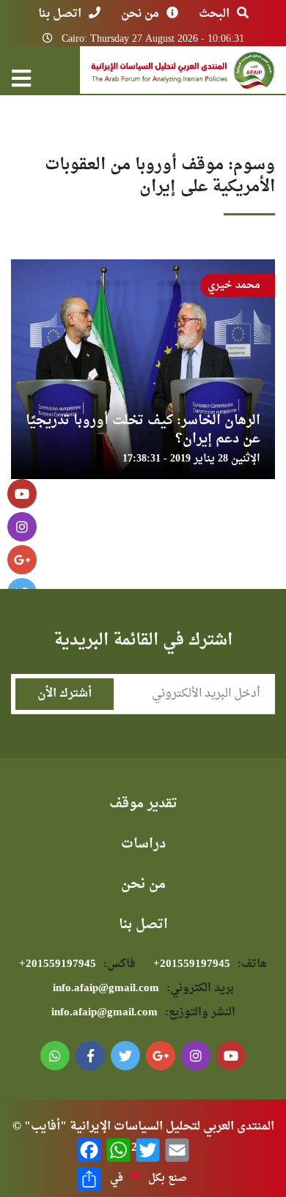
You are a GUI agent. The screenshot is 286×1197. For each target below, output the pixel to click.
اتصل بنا (59, 14)
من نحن (140, 14)
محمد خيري (234, 285)
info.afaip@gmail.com (143, 988)
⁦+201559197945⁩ (210, 964)
